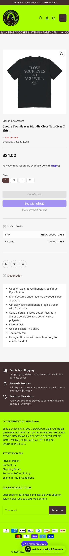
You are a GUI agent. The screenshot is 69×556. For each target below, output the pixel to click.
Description (14, 275)
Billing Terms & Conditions (18, 477)
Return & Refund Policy (16, 473)
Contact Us (9, 465)
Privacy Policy (11, 460)
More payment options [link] (34, 209)
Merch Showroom (13, 120)
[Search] (40, 18)
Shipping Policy (12, 469)
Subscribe (57, 510)
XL (30, 180)
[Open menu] (62, 18)
